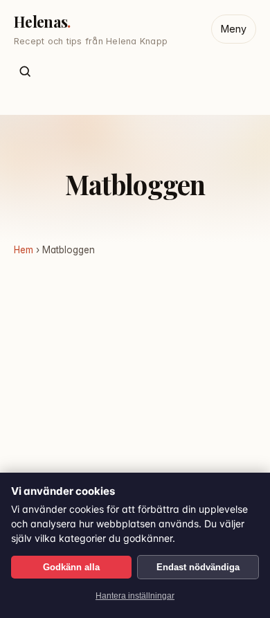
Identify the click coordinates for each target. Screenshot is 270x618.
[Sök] (25, 71)
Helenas (40, 21)
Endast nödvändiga (198, 567)
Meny (233, 29)
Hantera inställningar (135, 596)
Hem (23, 249)
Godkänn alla (71, 567)
